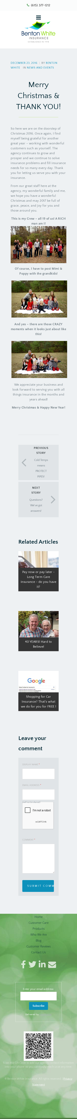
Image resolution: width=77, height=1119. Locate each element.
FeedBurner (45, 1014)
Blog (38, 940)
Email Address (31, 785)
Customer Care (39, 923)
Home (39, 917)
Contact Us (38, 952)
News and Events (40, 67)
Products (39, 928)
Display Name (31, 764)
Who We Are (38, 934)
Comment (28, 840)
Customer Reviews (38, 946)
